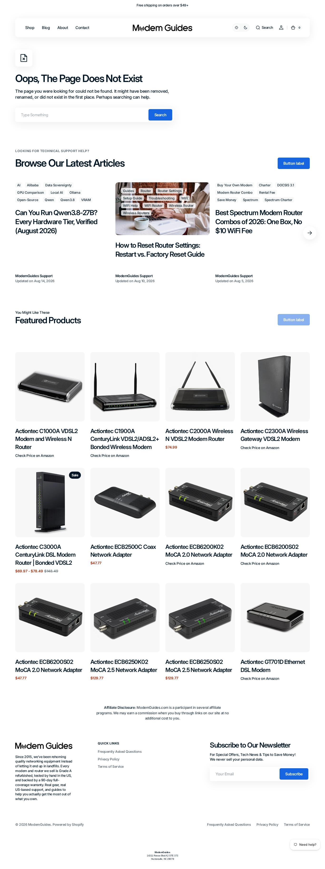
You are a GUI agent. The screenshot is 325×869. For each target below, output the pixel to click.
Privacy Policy (108, 759)
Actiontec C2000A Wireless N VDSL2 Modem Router (199, 435)
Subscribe (294, 774)
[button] (264, 27)
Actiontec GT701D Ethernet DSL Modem (273, 665)
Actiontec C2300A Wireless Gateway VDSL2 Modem (274, 435)
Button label (293, 163)
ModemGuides (39, 824)
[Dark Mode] (241, 27)
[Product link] (50, 405)
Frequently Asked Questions (120, 751)
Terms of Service (111, 766)
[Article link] (62, 233)
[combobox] (94, 115)
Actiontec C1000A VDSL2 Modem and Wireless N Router (46, 439)
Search (160, 114)
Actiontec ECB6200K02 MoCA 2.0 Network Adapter (198, 550)
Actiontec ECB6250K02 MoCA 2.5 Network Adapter (123, 665)
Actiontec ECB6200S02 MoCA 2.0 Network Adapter (274, 550)
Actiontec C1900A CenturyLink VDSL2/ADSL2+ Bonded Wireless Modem (124, 439)
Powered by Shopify (68, 824)
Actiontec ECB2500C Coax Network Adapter (123, 550)
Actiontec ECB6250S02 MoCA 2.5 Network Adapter (198, 665)
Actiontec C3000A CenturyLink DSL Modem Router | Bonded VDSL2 (45, 554)
